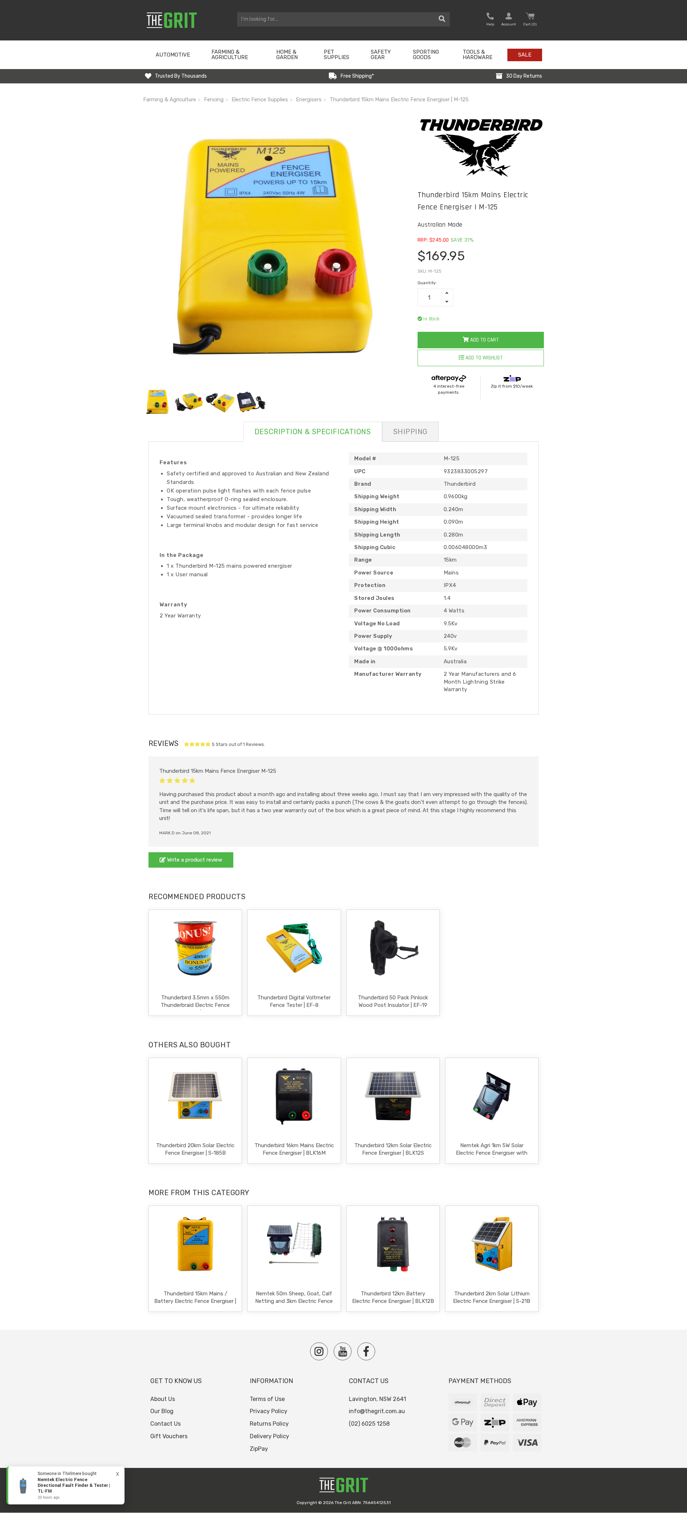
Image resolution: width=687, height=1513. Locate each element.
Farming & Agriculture (229, 54)
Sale (524, 55)
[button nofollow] (490, 20)
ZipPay (259, 1448)
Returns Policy (269, 1423)
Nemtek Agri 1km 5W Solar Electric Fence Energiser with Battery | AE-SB (491, 1153)
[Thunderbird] (481, 147)
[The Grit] (343, 1487)
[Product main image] (275, 248)
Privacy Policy (268, 1411)
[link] (65, 1485)
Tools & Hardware (477, 54)
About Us (162, 1399)
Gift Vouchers (168, 1436)
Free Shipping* (357, 76)
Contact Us (165, 1423)
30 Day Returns (524, 76)
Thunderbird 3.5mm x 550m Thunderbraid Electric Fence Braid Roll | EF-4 (195, 1005)
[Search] (442, 19)
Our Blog (162, 1411)
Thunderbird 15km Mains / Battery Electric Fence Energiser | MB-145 (195, 1301)
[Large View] (157, 402)
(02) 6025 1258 (369, 1423)
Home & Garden (287, 54)
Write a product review (194, 860)
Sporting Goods (426, 54)
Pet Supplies (336, 54)
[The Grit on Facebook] (366, 1351)
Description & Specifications (312, 431)
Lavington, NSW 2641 (377, 1399)
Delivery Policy (269, 1436)
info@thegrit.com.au (377, 1411)
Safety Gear (381, 54)
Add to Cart (484, 339)
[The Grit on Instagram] (319, 1351)
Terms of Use (267, 1399)
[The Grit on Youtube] (343, 1351)
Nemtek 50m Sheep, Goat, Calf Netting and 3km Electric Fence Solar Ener (294, 1301)
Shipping (410, 431)
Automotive (173, 55)
